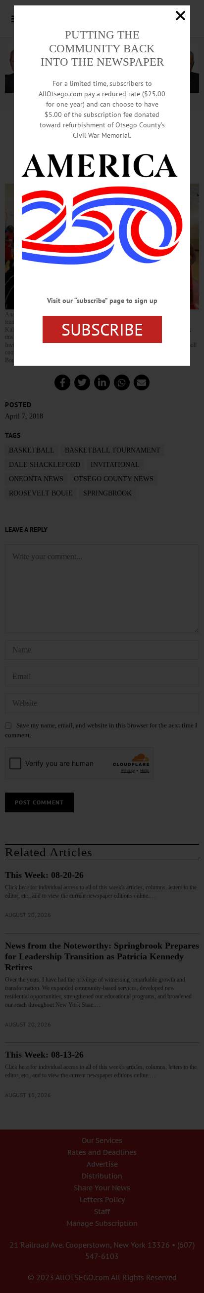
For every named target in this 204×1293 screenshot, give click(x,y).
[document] (102, 646)
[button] (180, 15)
